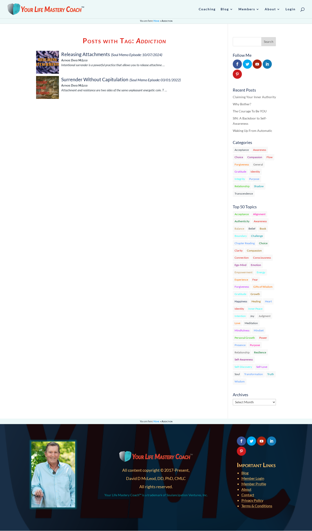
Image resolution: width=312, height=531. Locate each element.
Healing (256, 301)
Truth (270, 374)
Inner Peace (255, 308)
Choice (239, 157)
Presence (240, 345)
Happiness (241, 301)
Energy (261, 272)
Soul (237, 374)
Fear (255, 279)
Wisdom (240, 381)
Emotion (256, 265)
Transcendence (244, 193)
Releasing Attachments (85, 54)
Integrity (240, 179)
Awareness (259, 150)
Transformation (253, 374)
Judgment (264, 316)
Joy (252, 316)
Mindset (259, 330)
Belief (252, 228)
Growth (255, 294)
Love (237, 323)
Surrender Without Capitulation (94, 79)
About (246, 489)
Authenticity (242, 221)
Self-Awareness (244, 359)
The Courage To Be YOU (250, 111)
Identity (255, 171)
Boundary (241, 236)
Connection (242, 257)
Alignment (259, 214)
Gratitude (240, 171)
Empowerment (243, 272)
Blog (245, 473)
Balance (239, 228)
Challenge (257, 236)
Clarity (239, 250)
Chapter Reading (245, 243)
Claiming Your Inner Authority (254, 97)
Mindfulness (242, 330)
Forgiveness (242, 164)
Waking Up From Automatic (252, 131)
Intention (240, 316)
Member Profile (253, 484)
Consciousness (262, 257)
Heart (268, 301)
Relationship (242, 186)
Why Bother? (242, 104)
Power (263, 337)
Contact (247, 495)
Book (263, 228)
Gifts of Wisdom (262, 286)
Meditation (251, 323)
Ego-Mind (240, 265)
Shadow (259, 186)
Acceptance (242, 150)
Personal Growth (245, 337)
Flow (269, 157)
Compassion (254, 157)
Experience (241, 279)
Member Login (252, 478)
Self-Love (261, 366)
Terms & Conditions (256, 506)
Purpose (254, 179)
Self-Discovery (243, 366)
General (258, 164)
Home (156, 20)
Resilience (260, 352)
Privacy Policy (252, 500)
